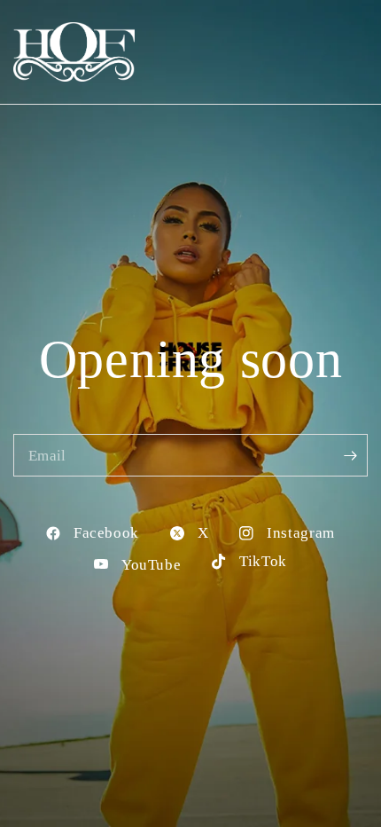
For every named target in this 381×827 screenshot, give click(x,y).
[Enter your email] (350, 455)
